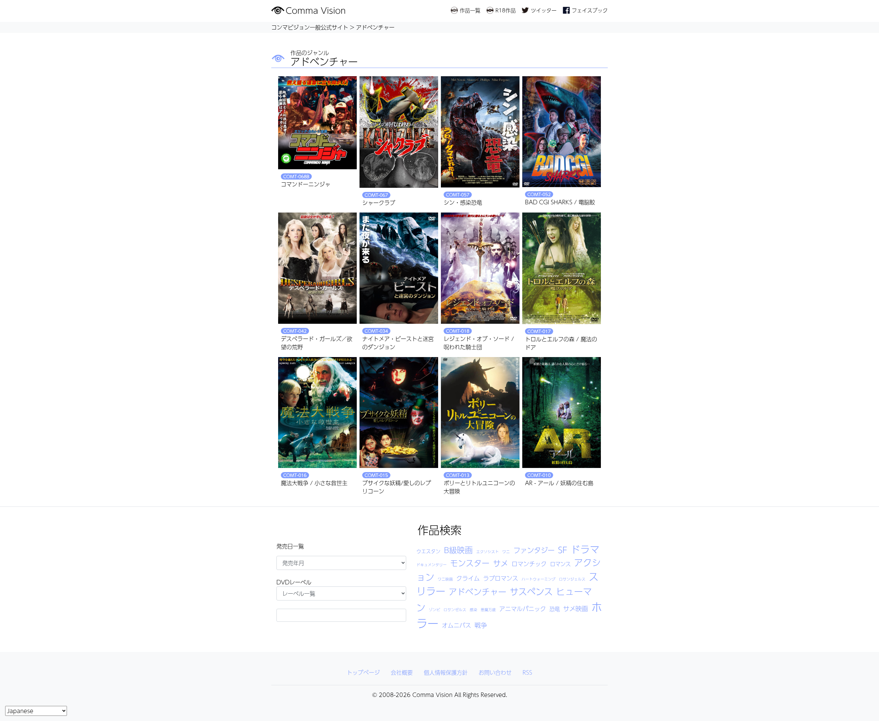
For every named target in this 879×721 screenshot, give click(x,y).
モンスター (470, 563)
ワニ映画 (445, 579)
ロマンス (560, 564)
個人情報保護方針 (446, 672)
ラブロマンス (500, 578)
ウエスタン (428, 551)
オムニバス (456, 625)
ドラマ (585, 549)
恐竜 (554, 609)
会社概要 (402, 672)
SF (562, 549)
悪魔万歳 (488, 610)
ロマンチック (529, 563)
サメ (500, 563)
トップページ (363, 672)
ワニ (506, 551)
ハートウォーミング (539, 579)
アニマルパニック (522, 608)
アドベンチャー (477, 591)
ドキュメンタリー (431, 565)
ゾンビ (434, 610)
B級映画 (458, 550)
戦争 (481, 625)
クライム (468, 578)
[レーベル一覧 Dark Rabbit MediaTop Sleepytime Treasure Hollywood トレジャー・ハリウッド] (341, 593)
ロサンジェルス (572, 579)
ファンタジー (534, 550)
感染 (473, 610)
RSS (527, 672)
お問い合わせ (495, 672)
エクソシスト (487, 551)
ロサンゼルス (455, 610)
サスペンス (531, 591)
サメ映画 (575, 609)
